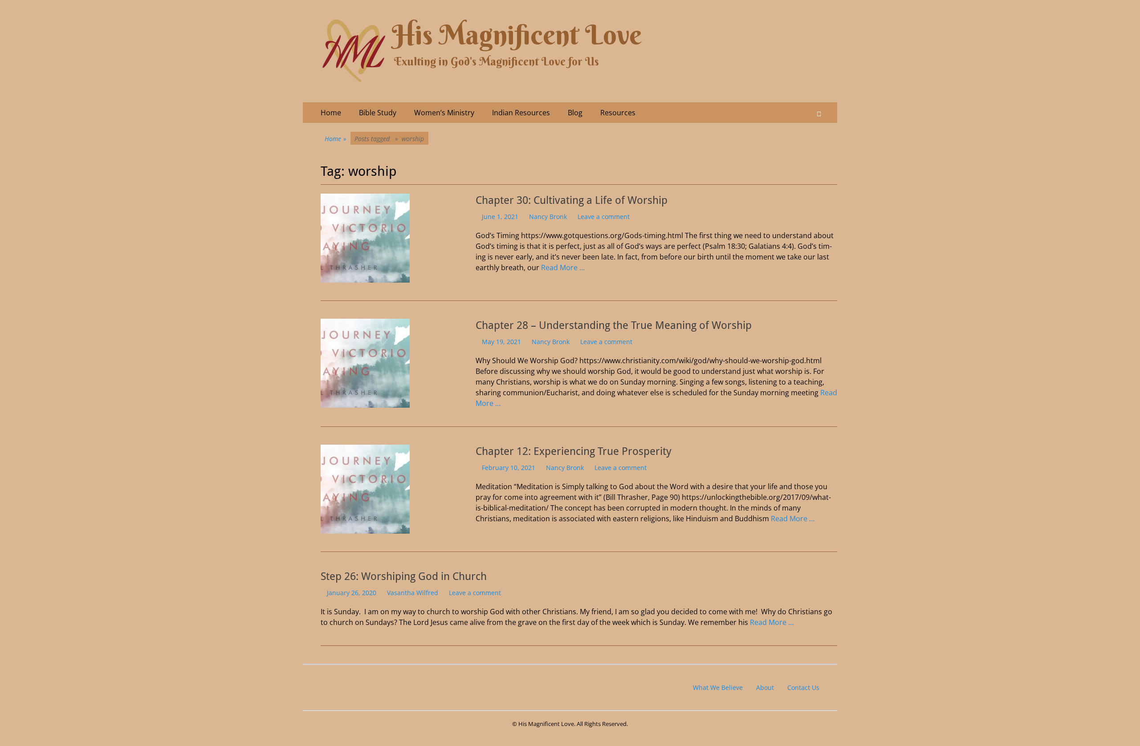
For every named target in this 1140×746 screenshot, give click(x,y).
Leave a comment (604, 216)
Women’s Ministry (444, 113)
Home (331, 113)
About (765, 687)
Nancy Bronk (548, 216)
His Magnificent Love (517, 35)
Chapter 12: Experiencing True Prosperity (574, 451)
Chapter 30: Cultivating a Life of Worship (572, 200)
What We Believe (718, 687)
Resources (617, 113)
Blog (575, 113)
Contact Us (803, 687)
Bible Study (377, 113)
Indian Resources (521, 113)
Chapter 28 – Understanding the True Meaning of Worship (614, 325)
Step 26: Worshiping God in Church (404, 576)
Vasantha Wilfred (412, 592)
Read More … (563, 267)
